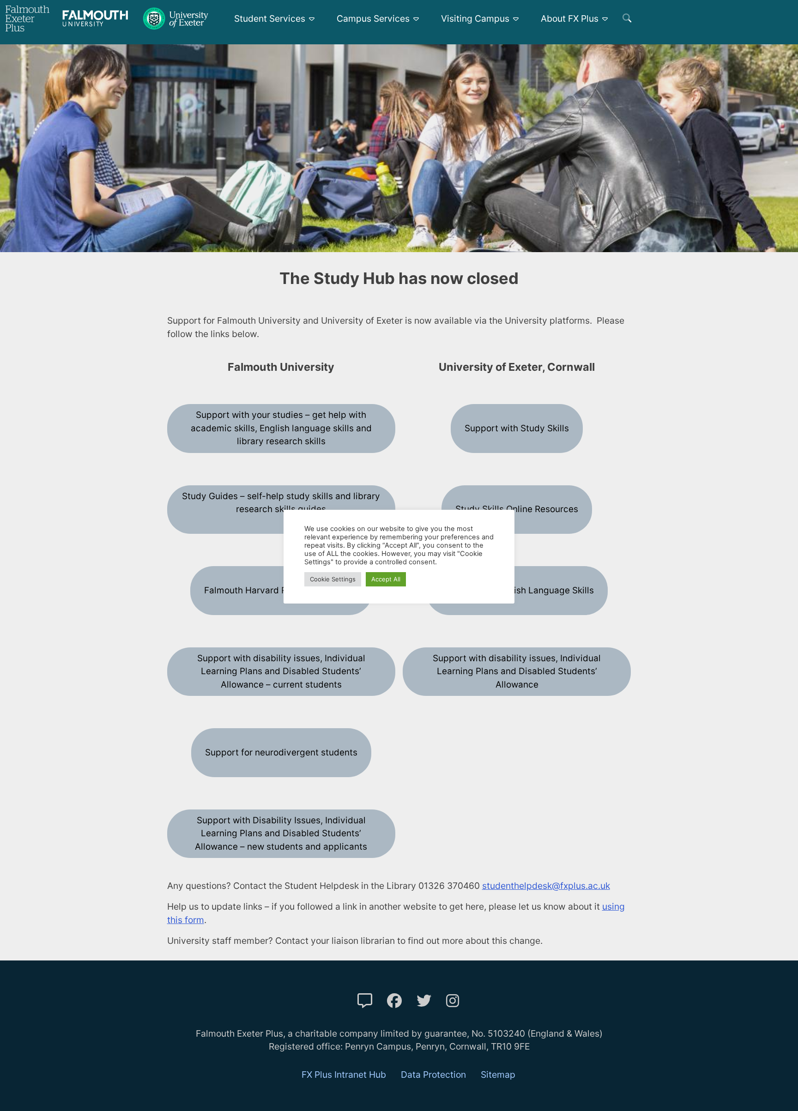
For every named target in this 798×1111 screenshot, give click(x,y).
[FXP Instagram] (452, 1001)
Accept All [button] (385, 579)
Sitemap (498, 1074)
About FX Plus (569, 18)
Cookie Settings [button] (333, 579)
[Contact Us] (364, 1001)
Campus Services (373, 18)
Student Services (269, 18)
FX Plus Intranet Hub (344, 1074)
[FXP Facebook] (394, 1001)
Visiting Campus (475, 18)
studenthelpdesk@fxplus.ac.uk (546, 885)
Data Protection (433, 1074)
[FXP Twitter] (424, 1001)
